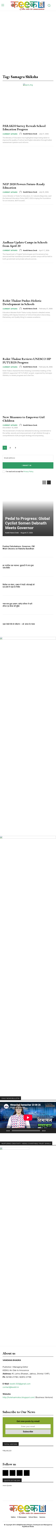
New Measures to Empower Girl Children (24, 418)
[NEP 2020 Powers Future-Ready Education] (28, 165)
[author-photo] (21, 134)
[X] (19, 1473)
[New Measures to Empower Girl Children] (28, 398)
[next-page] (21, 448)
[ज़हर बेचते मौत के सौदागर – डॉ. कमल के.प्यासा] (45, 624)
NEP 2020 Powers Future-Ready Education (24, 185)
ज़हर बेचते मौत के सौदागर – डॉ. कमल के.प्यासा (19, 624)
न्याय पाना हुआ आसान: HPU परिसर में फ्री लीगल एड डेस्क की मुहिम (17, 605)
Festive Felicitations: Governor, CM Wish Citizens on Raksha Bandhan (19, 547)
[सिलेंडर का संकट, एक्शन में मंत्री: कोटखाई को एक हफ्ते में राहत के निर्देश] (45, 585)
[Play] (3, 1130)
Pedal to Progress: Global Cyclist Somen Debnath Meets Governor (27, 523)
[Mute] (48, 1130)
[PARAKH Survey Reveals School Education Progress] (28, 106)
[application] (28, 1117)
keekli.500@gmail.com (20, 1384)
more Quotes (7, 1485)
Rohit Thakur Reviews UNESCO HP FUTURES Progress (27, 360)
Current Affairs (10, 134)
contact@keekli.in (11, 1387)
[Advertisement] (28, 40)
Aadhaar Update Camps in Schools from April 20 (25, 244)
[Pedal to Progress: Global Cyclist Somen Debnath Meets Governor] (28, 507)
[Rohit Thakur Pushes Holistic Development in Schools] (28, 281)
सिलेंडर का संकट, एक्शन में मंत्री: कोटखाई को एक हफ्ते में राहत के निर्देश (19, 585)
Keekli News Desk (30, 134)
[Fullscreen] (52, 1130)
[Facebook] (5, 1473)
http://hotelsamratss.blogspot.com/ (19, 1397)
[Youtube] (27, 1473)
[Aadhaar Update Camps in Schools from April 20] (28, 223)
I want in (26, 465)
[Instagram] (12, 1473)
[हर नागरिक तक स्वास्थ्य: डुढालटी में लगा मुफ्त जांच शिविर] (45, 566)
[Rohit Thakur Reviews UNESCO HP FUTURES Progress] (28, 339)
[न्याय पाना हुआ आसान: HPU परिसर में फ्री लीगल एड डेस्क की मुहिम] (45, 605)
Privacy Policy (28, 471)
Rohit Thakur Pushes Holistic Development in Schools (22, 302)
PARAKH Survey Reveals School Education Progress (24, 127)
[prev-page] (44, 482)
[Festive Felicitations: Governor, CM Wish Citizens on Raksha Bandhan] (45, 547)
